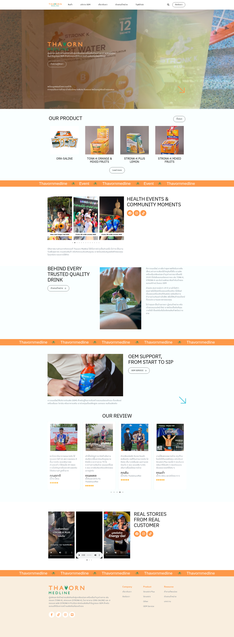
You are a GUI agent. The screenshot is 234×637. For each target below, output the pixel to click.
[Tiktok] (143, 213)
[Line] (72, 615)
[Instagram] (137, 213)
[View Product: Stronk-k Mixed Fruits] (169, 140)
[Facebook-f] (52, 615)
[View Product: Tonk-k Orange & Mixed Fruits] (99, 140)
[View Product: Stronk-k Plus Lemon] (134, 140)
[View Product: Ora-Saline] (64, 140)
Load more (117, 170)
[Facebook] (130, 213)
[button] (72, 242)
